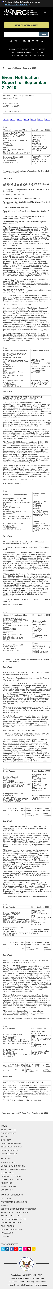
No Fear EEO (38, 1278)
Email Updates (17, 56)
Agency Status (8, 1186)
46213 (12, 120)
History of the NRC (11, 1176)
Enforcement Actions (12, 1229)
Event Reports (8, 1133)
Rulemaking (7, 1233)
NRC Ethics (6, 1183)
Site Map (30, 1282)
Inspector (16, 1282)
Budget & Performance (13, 1166)
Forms (4, 1205)
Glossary (6, 1236)
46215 (26, 120)
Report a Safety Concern (26, 25)
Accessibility (41, 1282)
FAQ (10, 49)
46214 (19, 120)
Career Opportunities (12, 1180)
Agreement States (21, 49)
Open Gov (6, 1140)
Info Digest (7, 1199)
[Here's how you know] (26, 3)
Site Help (27, 52)
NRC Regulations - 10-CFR (13, 1219)
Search (43, 34)
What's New (17, 52)
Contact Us (38, 52)
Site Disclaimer (27, 1285)
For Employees (41, 1285)
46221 (40, 120)
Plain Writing (8, 1226)
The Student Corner (11, 1147)
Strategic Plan (8, 1162)
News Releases (8, 1130)
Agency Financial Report (13, 1169)
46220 (33, 120)
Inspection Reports (11, 1223)
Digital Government (11, 1143)
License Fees (7, 1173)
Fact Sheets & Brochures (14, 1202)
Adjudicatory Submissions (14, 1212)
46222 (47, 120)
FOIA (40, 1275)
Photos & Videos (9, 1150)
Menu (46, 12)
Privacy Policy (13, 1285)
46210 (5, 120)
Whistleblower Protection (21, 1278)
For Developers (9, 1154)
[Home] (23, 12)
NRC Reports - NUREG (11, 1216)
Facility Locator (38, 49)
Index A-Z (28, 56)
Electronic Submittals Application (18, 1209)
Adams (4, 1137)
